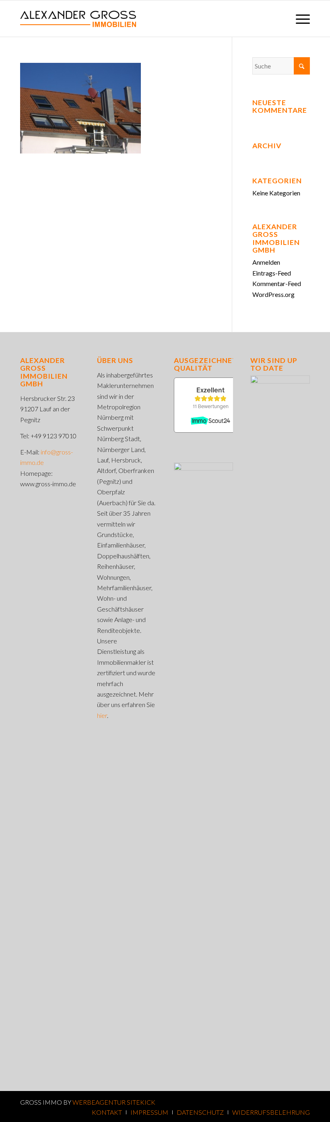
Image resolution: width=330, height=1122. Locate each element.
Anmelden (266, 262)
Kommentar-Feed (276, 283)
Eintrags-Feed (271, 273)
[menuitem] (299, 18)
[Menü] (299, 18)
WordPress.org (273, 294)
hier (102, 715)
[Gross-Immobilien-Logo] (78, 18)
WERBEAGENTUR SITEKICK (113, 1102)
